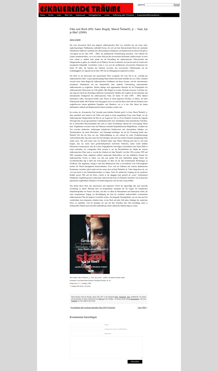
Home (42, 15)
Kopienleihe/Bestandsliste (148, 15)
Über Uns (69, 15)
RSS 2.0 (101, 299)
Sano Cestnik (75, 40)
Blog (116, 297)
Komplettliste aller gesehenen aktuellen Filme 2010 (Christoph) (93, 308)
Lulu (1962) (142, 308)
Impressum (80, 15)
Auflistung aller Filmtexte (123, 15)
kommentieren (135, 299)
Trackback (74, 301)
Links (59, 15)
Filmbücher (122, 297)
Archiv (51, 15)
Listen (107, 15)
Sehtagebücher (94, 15)
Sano (128, 297)
